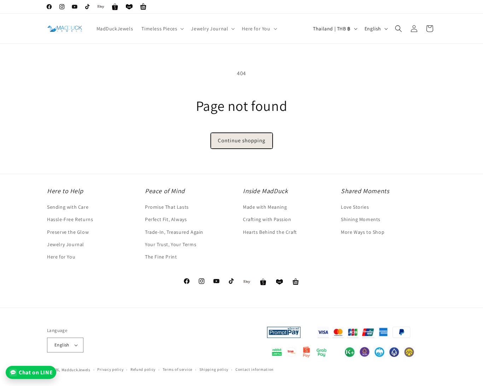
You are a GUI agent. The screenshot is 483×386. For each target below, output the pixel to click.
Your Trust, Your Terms (170, 244)
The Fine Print (161, 257)
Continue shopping (242, 140)
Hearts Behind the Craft (270, 232)
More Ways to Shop (362, 232)
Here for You (61, 257)
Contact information (254, 369)
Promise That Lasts (167, 207)
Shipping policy (214, 369)
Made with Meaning (265, 207)
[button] (162, 28)
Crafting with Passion (267, 219)
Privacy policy (110, 369)
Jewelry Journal (65, 244)
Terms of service (177, 369)
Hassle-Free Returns (70, 219)
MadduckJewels (76, 369)
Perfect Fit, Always (166, 219)
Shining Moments (360, 219)
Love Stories (355, 207)
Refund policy (143, 369)
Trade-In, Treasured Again (174, 232)
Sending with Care (67, 207)
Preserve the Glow (68, 232)
